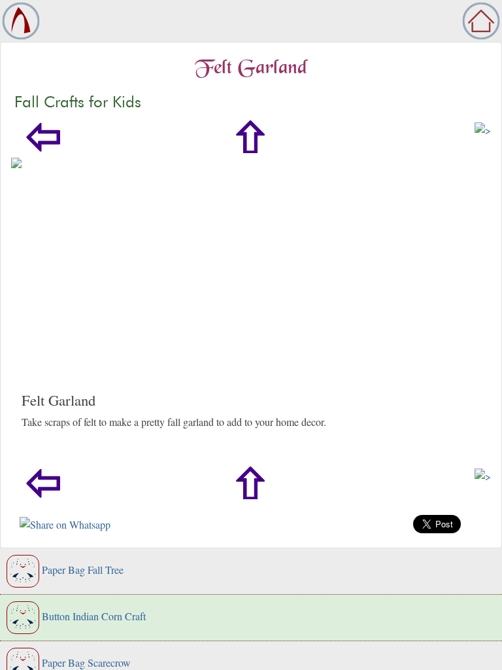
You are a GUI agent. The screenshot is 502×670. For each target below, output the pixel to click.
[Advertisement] (251, 293)
